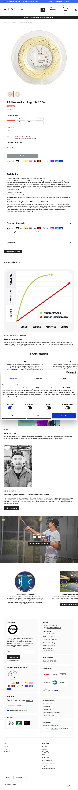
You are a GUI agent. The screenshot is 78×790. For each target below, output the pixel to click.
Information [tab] (39, 378)
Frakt (23, 138)
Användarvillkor (47, 760)
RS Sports (10, 109)
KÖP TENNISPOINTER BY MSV (39, 543)
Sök (43, 754)
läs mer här (29, 701)
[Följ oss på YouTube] (51, 661)
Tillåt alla (64, 416)
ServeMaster (47, 709)
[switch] (29, 407)
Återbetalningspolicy (48, 763)
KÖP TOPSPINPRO (11, 508)
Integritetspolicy (15, 660)
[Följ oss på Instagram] (48, 661)
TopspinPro (46, 706)
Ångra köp (45, 766)
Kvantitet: (10, 148)
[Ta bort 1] (17, 148)
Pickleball (7, 752)
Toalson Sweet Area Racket (51, 712)
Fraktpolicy (45, 757)
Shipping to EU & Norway (23, 1)
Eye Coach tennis (48, 704)
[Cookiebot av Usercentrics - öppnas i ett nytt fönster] (67, 372)
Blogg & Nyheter (47, 752)
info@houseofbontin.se (54, 628)
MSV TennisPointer (48, 715)
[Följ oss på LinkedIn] (55, 661)
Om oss (44, 746)
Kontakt (44, 749)
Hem (5, 22)
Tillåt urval (39, 416)
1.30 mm (20, 122)
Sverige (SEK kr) (20, 777)
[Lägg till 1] (27, 148)
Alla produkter (12, 22)
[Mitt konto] (76, 10)
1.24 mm (20, 119)
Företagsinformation (48, 768)
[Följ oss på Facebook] (44, 661)
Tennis (6, 746)
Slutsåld (22, 156)
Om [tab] (64, 378)
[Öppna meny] (5, 9)
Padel (5, 749)
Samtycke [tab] (13, 378)
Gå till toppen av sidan (13, 251)
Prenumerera (14, 657)
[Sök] (43, 10)
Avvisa (14, 416)
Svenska (7, 777)
